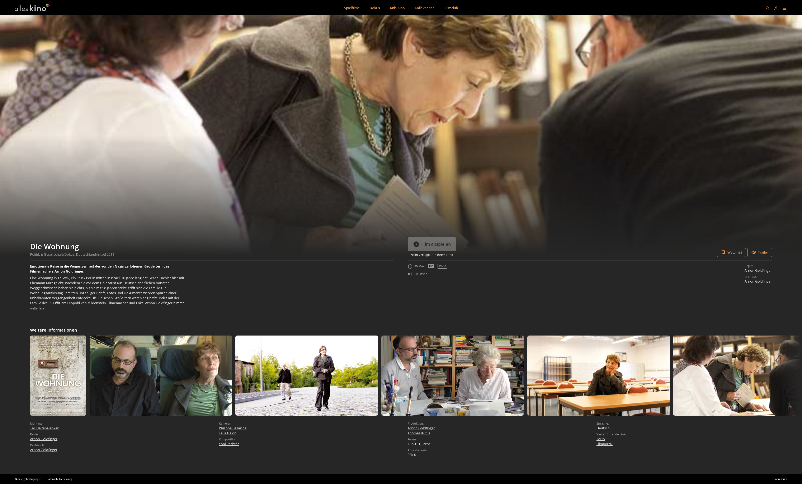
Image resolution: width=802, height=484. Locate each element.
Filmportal (604, 444)
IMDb (600, 439)
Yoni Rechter (229, 444)
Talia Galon (227, 433)
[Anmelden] (776, 8)
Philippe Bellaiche (232, 428)
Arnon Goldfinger (758, 270)
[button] (784, 8)
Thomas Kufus (419, 433)
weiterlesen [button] (38, 308)
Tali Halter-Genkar (44, 428)
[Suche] (768, 8)
